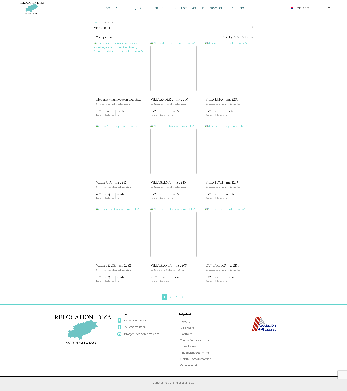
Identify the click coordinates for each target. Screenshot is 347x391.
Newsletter (218, 8)
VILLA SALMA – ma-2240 (168, 183)
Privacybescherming (194, 352)
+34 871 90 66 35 (134, 320)
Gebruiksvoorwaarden (195, 359)
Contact (238, 8)
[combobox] (243, 37)
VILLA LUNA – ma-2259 (222, 100)
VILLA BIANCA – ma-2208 (169, 266)
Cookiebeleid (189, 365)
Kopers (120, 8)
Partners (159, 8)
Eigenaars (139, 8)
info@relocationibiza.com (141, 334)
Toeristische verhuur (188, 8)
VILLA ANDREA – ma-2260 (169, 100)
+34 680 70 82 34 (135, 327)
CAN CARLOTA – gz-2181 (222, 266)
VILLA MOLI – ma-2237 (222, 183)
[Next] (182, 297)
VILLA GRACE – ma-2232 (113, 266)
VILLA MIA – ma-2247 (111, 183)
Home (105, 8)
